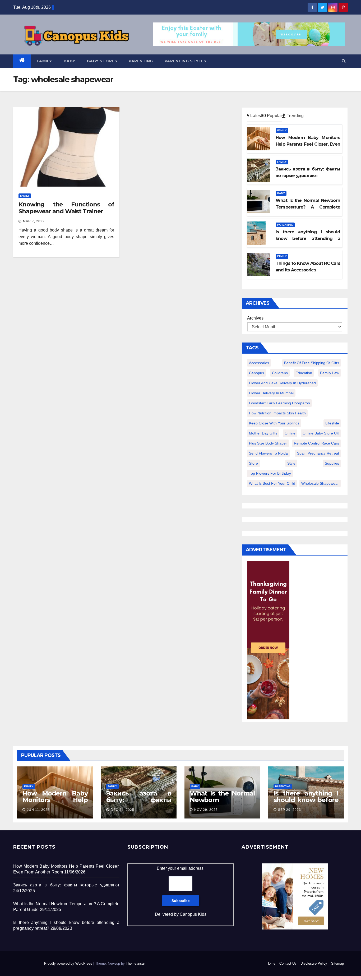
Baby (69, 61)
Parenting (141, 61)
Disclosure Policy (313, 963)
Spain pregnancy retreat (318, 453)
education (303, 373)
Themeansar (135, 963)
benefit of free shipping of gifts (311, 363)
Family (44, 61)
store (253, 463)
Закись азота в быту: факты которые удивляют (139, 799)
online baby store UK (321, 433)
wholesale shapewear (320, 483)
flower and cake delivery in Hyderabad (282, 383)
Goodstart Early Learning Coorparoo (279, 403)
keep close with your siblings (274, 423)
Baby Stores (102, 61)
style (291, 463)
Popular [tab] (274, 115)
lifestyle (332, 423)
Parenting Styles (185, 61)
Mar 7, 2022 (34, 221)
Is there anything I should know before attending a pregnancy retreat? (306, 803)
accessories (259, 363)
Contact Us (288, 963)
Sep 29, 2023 (289, 810)
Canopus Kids (193, 914)
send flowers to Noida (268, 453)
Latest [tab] (255, 115)
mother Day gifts (263, 433)
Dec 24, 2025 (122, 810)
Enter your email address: (180, 891)
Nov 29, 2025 (206, 810)
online (290, 433)
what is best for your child (272, 483)
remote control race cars (316, 443)
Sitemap (337, 963)
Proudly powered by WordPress (68, 963)
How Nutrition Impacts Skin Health (277, 413)
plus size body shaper (268, 443)
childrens (280, 373)
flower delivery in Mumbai (271, 393)
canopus (256, 373)
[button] (344, 61)
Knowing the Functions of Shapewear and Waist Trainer (66, 208)
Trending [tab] (295, 115)
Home (270, 963)
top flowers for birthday (270, 473)
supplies (332, 463)
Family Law (329, 373)
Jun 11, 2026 (38, 810)
